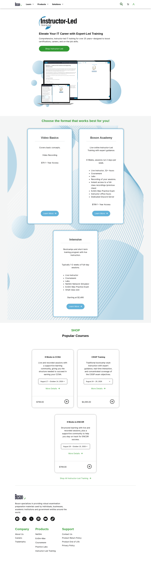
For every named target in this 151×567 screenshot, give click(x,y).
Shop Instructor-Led (54, 48)
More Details (51, 388)
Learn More (48, 213)
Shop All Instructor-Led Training (74, 478)
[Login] (133, 4)
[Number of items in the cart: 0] (128, 4)
